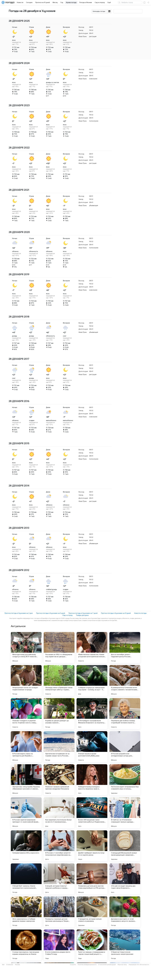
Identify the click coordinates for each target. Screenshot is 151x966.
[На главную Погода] (9, 2)
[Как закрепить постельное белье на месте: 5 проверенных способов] (59, 812)
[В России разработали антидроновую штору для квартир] (124, 746)
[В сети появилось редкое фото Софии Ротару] (59, 945)
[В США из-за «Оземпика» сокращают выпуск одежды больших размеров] (124, 812)
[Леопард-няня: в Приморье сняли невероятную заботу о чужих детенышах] (59, 680)
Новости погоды (140, 613)
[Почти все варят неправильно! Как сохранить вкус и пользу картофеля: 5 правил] (124, 779)
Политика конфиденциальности (87, 964)
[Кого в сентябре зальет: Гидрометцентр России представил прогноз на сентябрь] (124, 647)
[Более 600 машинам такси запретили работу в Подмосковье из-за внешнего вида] (92, 812)
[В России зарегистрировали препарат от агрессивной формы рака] (26, 812)
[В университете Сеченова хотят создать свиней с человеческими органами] (124, 680)
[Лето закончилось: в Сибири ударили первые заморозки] (26, 911)
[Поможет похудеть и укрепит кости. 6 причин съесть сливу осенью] (26, 713)
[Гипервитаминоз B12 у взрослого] (26, 845)
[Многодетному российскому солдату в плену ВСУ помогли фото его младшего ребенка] (26, 647)
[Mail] (3, 2)
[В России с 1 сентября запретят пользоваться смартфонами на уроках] (59, 845)
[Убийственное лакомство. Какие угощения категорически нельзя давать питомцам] (92, 647)
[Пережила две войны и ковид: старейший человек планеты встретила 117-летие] (124, 713)
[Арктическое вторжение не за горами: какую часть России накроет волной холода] (59, 746)
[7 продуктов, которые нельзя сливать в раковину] (92, 911)
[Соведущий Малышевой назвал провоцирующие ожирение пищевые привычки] (124, 845)
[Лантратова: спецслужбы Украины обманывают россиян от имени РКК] (26, 779)
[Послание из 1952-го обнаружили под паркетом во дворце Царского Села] (59, 647)
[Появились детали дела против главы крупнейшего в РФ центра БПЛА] (92, 878)
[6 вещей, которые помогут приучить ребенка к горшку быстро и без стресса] (59, 878)
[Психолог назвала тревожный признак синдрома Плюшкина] (59, 779)
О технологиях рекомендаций (107, 964)
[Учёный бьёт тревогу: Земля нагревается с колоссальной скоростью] (26, 878)
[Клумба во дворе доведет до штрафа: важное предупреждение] (59, 713)
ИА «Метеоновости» (143, 964)
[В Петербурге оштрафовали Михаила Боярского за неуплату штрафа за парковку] (92, 713)
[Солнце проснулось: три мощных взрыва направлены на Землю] (26, 945)
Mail (3, 964)
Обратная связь (122, 964)
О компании (9, 964)
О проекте (73, 964)
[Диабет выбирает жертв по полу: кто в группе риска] (92, 845)
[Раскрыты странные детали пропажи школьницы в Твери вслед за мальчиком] (59, 911)
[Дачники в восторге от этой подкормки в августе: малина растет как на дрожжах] (124, 911)
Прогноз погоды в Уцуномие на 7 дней (83, 613)
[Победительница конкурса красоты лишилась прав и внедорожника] (92, 779)
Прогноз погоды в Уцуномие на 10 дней (116, 613)
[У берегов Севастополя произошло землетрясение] (124, 945)
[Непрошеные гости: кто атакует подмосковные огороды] (26, 680)
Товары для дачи (82, 615)
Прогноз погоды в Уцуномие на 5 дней (50, 613)
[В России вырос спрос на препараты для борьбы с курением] (26, 746)
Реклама (17, 964)
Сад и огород (67, 615)
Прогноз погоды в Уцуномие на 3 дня (19, 613)
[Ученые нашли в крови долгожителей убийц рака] (92, 746)
